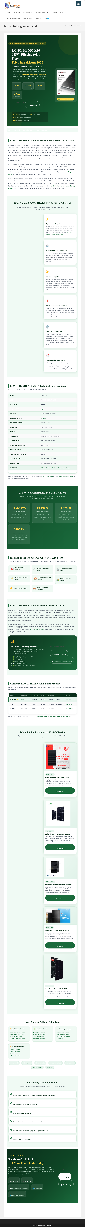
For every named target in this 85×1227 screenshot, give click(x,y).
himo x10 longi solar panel (74, 25)
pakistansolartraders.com (22, 120)
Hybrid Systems (27, 1063)
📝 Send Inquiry (66, 1185)
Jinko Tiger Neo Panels (39, 1032)
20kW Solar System (15, 1053)
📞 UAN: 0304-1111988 (59, 654)
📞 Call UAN (65, 1178)
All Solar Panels (14, 1063)
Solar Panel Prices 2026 (39, 1038)
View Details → (60, 791)
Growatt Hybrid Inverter (63, 1034)
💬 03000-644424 (14, 1181)
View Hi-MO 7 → (70, 704)
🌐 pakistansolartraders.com (17, 1195)
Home (9, 130)
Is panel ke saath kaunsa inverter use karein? (26, 1121)
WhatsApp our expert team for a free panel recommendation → (53, 716)
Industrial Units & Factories (18, 568)
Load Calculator (70, 1063)
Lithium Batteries (40, 1063)
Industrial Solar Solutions (16, 1056)
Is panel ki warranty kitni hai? (21, 1112)
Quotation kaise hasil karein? (21, 1139)
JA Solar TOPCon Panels (39, 1034)
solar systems (56, 365)
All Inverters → (60, 1038)
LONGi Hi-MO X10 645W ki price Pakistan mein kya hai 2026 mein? (33, 1095)
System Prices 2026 (37, 1067)
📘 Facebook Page (37, 1188)
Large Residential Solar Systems (42, 578)
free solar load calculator (66, 476)
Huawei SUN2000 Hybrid (63, 1032)
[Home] (65, 25)
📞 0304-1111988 (32, 106)
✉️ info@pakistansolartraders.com (62, 661)
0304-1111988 (36, 114)
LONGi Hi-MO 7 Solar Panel (17, 1034)
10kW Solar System (15, 1049)
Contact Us (49, 1067)
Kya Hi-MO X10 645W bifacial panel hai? (24, 1103)
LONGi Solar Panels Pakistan (17, 1032)
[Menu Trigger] (78, 3)
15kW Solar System (15, 1051)
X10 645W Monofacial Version (17, 1038)
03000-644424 (22, 114)
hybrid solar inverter (56, 186)
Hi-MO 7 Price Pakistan (16, 1036)
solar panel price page (37, 629)
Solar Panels (17, 130)
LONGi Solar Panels (27, 130)
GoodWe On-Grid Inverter (63, 1036)
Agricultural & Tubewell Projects (19, 578)
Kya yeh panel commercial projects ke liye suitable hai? (29, 1130)
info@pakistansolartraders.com (24, 117)
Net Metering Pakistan (55, 1063)
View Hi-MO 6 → (70, 708)
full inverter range (48, 476)
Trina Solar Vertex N (38, 1036)
